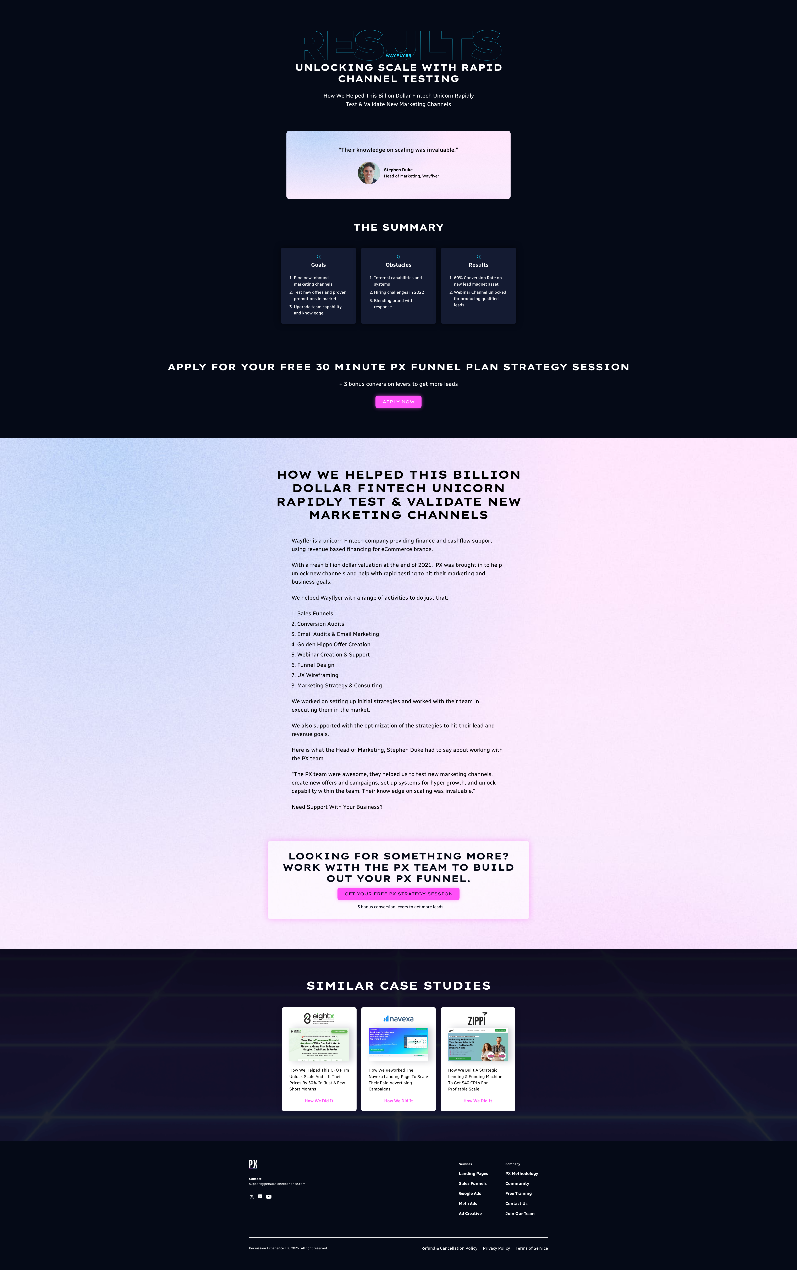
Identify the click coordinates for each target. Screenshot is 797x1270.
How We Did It (319, 1100)
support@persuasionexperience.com (277, 1184)
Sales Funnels (473, 1183)
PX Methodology (521, 1173)
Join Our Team (520, 1213)
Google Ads (470, 1193)
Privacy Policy (496, 1248)
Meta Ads (468, 1203)
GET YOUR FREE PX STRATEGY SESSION (399, 893)
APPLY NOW (399, 401)
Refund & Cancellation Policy (449, 1248)
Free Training (518, 1193)
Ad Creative (470, 1213)
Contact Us (516, 1203)
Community (517, 1183)
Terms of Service (532, 1248)
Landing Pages (473, 1173)
